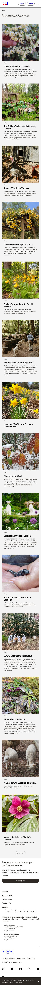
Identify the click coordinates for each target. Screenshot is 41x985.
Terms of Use (31, 958)
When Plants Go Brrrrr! (14, 719)
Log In (32, 911)
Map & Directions (9, 930)
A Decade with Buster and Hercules (20, 782)
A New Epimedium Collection (17, 66)
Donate (22, 4)
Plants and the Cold (13, 476)
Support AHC (7, 895)
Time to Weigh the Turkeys (16, 188)
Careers (5, 907)
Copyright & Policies (8, 958)
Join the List (20, 881)
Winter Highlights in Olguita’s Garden (17, 838)
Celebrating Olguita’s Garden (17, 535)
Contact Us (6, 903)
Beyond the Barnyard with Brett (18, 362)
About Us (5, 892)
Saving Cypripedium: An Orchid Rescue (18, 305)
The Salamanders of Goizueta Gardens (17, 598)
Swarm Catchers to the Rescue (18, 655)
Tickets (31, 4)
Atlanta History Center (14, 962)
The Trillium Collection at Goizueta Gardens (20, 127)
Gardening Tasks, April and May (18, 244)
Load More (20, 853)
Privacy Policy (17, 982)
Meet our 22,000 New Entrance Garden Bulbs (18, 425)
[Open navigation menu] (37, 3)
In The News (7, 899)
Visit (8, 911)
